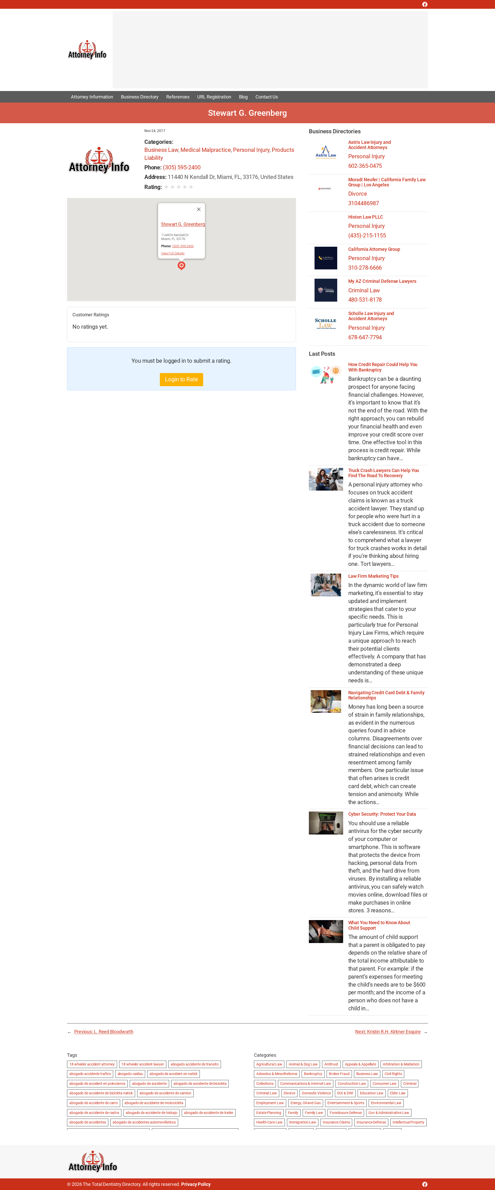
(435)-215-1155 (367, 235)
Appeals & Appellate (360, 1064)
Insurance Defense (371, 1122)
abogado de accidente (149, 1083)
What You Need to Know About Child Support (379, 925)
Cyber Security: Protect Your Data (382, 814)
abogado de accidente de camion (165, 1093)
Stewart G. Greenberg (183, 224)
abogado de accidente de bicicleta (200, 1083)
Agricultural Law (269, 1064)
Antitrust (331, 1064)
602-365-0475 (365, 166)
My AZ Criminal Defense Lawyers (382, 281)
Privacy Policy (196, 1184)
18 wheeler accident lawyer (142, 1064)
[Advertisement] (267, 52)
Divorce (357, 194)
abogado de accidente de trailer (208, 1113)
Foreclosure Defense (346, 1113)
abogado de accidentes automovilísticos (144, 1122)
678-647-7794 (365, 337)
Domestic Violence (316, 1093)
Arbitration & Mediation (401, 1064)
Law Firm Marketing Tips (373, 576)
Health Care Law (269, 1122)
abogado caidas (130, 1074)
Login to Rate (181, 379)
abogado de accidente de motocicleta (154, 1103)
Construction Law (352, 1083)
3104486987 (363, 203)
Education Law (372, 1093)
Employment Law (270, 1103)
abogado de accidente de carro (93, 1103)
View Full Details (173, 253)
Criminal (409, 1083)
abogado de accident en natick (173, 1074)
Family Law (314, 1113)
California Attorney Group (374, 249)
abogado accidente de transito (195, 1064)
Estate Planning (268, 1113)
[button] (181, 266)
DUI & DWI (345, 1093)
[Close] (199, 209)
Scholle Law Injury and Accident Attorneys (371, 316)
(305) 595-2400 (182, 167)
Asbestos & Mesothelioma (276, 1074)
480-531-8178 (365, 299)
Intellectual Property (408, 1122)
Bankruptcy (313, 1074)
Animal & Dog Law (303, 1064)
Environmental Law (386, 1103)
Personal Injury (251, 150)
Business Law (161, 150)
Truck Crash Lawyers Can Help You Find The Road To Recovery (383, 473)
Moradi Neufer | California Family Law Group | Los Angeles (387, 182)
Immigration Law (302, 1122)
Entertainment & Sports (345, 1103)
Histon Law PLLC (365, 217)
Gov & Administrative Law (388, 1113)
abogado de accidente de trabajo (151, 1113)
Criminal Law (364, 290)
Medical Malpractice (205, 150)
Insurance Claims (336, 1122)
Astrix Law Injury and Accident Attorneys (369, 145)
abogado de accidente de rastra (94, 1113)
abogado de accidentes (87, 1122)
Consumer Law (385, 1083)
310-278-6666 (365, 268)
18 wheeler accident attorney (92, 1064)
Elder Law (398, 1093)
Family (293, 1113)
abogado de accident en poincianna (97, 1083)
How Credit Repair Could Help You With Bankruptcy (383, 367)
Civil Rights (393, 1074)
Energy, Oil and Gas (306, 1103)
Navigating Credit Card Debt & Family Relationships (386, 695)
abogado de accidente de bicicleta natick (101, 1093)
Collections (265, 1083)
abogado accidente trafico (90, 1074)
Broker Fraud (339, 1074)
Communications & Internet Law (305, 1083)
